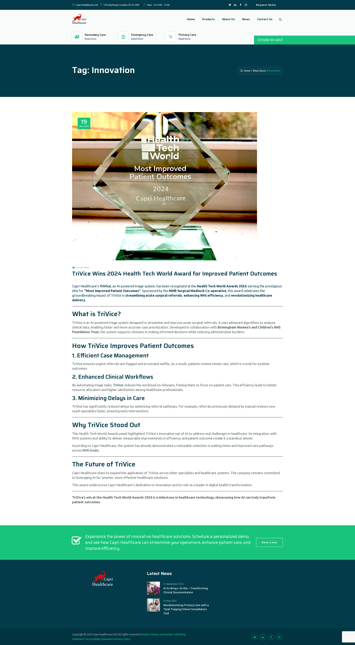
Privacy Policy (122, 639)
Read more (91, 38)
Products (208, 19)
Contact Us (264, 19)
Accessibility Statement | (100, 639)
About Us (228, 19)
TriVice (118, 385)
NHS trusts (90, 450)
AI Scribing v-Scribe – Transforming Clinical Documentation (185, 590)
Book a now (269, 542)
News (246, 19)
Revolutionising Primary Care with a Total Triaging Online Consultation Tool (186, 609)
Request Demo (266, 5)
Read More (137, 38)
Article (79, 267)
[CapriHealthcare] (79, 19)
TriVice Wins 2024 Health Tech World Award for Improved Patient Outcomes (174, 273)
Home (191, 19)
